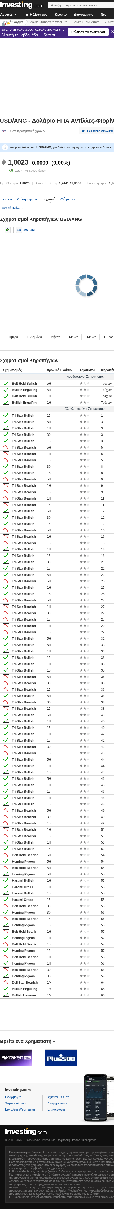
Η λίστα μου (38, 14)
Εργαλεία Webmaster (20, 1109)
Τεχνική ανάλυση (12, 208)
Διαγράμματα (83, 14)
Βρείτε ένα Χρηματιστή (25, 1041)
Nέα (103, 14)
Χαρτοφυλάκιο (15, 1103)
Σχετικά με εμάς (58, 1097)
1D (19, 230)
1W (25, 230)
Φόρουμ (67, 199)
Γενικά (6, 199)
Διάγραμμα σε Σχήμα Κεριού (8, 230)
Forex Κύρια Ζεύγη (86, 22)
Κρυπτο (61, 14)
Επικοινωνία (56, 1109)
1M (32, 230)
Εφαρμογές (13, 1097)
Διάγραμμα (27, 199)
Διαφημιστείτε (57, 1103)
